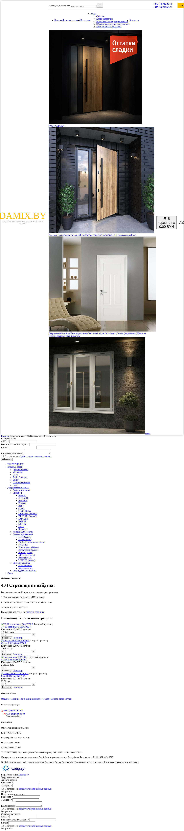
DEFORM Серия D (27, 513)
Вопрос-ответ (57, 699)
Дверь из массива (21, 563)
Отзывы (100, 16)
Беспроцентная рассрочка (108, 26)
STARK (22, 524)
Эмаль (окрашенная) (127, 333)
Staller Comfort (101, 235)
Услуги (68, 699)
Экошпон (92, 333)
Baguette (22, 503)
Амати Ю (23, 498)
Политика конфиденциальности (112, 21)
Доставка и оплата (71, 20)
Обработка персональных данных (113, 24)
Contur (21, 508)
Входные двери (56, 235)
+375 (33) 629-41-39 (162, 7)
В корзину (6, 638)
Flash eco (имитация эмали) (31, 542)
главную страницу (35, 612)
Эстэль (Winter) (25, 552)
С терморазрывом (122, 235)
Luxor (134, 235)
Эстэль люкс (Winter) (28, 547)
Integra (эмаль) (25, 557)
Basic (20, 506)
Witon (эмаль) (24, 539)
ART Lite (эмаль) (26, 555)
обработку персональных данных (35, 456)
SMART (22, 521)
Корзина (5, 436)
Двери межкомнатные (59, 333)
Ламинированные (79, 333)
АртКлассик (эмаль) (28, 550)
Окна (147, 433)
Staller (111, 235)
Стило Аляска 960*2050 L (14, 659)
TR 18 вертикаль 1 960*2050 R (16, 627)
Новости (46, 699)
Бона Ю (22, 495)
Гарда (91, 235)
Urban (21, 526)
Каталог (58, 20)
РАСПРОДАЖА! (57, 126)
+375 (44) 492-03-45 (162, 4)
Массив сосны (25, 568)
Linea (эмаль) (24, 537)
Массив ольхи (25, 565)
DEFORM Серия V (27, 516)
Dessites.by (23, 774)
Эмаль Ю (22, 544)
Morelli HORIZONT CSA (13, 676)
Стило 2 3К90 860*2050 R (14, 643)
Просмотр (17, 637)
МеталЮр (83, 235)
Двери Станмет (71, 235)
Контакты (134, 20)
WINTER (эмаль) (26, 560)
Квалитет (23, 529)
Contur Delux (24, 511)
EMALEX (23, 519)
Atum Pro (22, 500)
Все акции (85, 20)
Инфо (93, 13)
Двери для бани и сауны (68, 336)
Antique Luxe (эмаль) (107, 333)
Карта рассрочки (104, 19)
